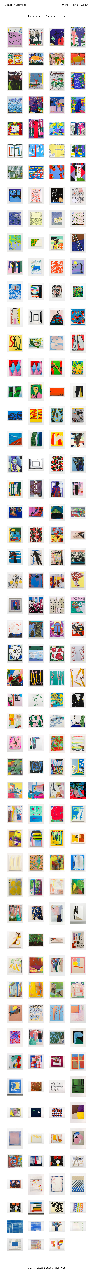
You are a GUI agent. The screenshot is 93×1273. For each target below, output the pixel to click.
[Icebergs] (36, 653)
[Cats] (15, 267)
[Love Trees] (36, 580)
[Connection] (78, 489)
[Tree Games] (78, 37)
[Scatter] (36, 195)
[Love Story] (57, 887)
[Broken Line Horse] (57, 557)
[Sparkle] (36, 512)
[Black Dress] (78, 700)
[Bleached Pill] (78, 862)
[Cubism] (78, 913)
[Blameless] (36, 1184)
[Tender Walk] (36, 59)
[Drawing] (15, 343)
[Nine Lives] (78, 105)
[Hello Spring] (57, 965)
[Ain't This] (57, 743)
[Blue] (36, 439)
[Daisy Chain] (15, 965)
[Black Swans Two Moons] (78, 557)
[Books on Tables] (36, 1138)
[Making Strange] (57, 1138)
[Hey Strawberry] (57, 464)
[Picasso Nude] (15, 940)
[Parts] (78, 534)
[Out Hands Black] (36, 677)
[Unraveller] (57, 267)
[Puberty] (15, 913)
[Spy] (78, 291)
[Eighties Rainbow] (15, 989)
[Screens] (15, 391)
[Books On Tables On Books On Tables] (15, 1061)
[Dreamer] (57, 1061)
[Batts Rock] (15, 790)
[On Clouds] (36, 150)
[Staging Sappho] (57, 59)
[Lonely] (36, 1112)
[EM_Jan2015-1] (57, 862)
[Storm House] (15, 195)
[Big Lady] (57, 940)
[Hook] (57, 291)
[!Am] (36, 814)
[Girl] (57, 913)
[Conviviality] (78, 1112)
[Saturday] (15, 1086)
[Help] (15, 242)
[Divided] (15, 439)
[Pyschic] (36, 105)
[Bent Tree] (78, 267)
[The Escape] (36, 1207)
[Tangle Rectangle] (36, 464)
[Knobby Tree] (78, 439)
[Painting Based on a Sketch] (57, 1226)
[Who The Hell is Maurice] (57, 580)
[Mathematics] (57, 790)
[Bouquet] (78, 1138)
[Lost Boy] (36, 767)
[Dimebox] (36, 838)
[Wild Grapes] (78, 464)
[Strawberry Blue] (78, 317)
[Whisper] (78, 887)
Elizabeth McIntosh (16, 4)
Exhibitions (34, 15)
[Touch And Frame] (57, 368)
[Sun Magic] (36, 989)
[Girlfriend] (36, 1061)
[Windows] (15, 700)
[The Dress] (15, 1207)
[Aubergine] (15, 1184)
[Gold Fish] (36, 415)
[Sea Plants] (78, 368)
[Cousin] (15, 464)
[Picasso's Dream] (78, 1086)
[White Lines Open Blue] (15, 1226)
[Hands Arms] (78, 677)
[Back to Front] (78, 1207)
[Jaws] (15, 317)
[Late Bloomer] (78, 1226)
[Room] (36, 242)
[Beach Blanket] (57, 721)
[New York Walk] (57, 195)
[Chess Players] (15, 677)
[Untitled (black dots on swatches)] (57, 1207)
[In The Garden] (78, 80)
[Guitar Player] (36, 700)
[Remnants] (57, 37)
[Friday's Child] (57, 767)
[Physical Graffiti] (15, 1244)
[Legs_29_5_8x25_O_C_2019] (78, 391)
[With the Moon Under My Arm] (36, 790)
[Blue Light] (36, 267)
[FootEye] (78, 653)
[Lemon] (36, 218)
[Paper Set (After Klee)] (15, 59)
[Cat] (36, 291)
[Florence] (57, 534)
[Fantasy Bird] (36, 80)
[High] (78, 242)
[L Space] (78, 838)
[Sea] (36, 629)
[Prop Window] (57, 629)
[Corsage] (78, 580)
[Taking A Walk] (15, 1138)
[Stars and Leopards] (57, 700)
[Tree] (36, 743)
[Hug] (15, 557)
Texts (74, 4)
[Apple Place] (57, 172)
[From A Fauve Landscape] (36, 1086)
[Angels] (57, 439)
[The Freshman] (15, 767)
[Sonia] (57, 1161)
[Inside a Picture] (15, 128)
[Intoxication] (36, 317)
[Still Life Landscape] (36, 1161)
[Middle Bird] (78, 59)
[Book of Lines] (15, 150)
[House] (78, 940)
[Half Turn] (57, 512)
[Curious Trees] (78, 128)
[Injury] (15, 172)
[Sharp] (57, 1086)
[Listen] (57, 489)
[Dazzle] (36, 172)
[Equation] (78, 721)
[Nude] (36, 557)
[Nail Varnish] (57, 838)
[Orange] (57, 391)
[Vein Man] (57, 605)
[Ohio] (15, 887)
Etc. (62, 15)
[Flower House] (57, 415)
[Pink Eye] (78, 629)
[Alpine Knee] (57, 989)
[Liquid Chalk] (78, 989)
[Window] (36, 605)
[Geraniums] (57, 80)
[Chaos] (15, 37)
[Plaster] (78, 1184)
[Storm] (78, 218)
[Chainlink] (78, 195)
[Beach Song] (15, 862)
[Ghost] (78, 1013)
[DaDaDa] (78, 814)
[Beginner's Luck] (15, 1112)
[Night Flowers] (57, 105)
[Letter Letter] (78, 1037)
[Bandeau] (36, 862)
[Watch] (78, 343)
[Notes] (57, 150)
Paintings (50, 15)
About (84, 4)
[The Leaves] (36, 940)
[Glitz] (15, 218)
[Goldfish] (15, 721)
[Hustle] (57, 1112)
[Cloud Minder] (78, 790)
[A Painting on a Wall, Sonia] (78, 172)
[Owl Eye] (15, 653)
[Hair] (15, 415)
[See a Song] (78, 767)
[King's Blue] (57, 1013)
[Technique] (57, 1184)
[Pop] (36, 489)
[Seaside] (36, 1013)
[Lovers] (78, 512)
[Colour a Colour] (78, 150)
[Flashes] (15, 814)
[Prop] (36, 913)
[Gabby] (78, 965)
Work (65, 4)
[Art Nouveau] (78, 1161)
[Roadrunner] (36, 965)
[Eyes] (78, 415)
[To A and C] (15, 534)
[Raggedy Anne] (36, 391)
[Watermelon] (57, 814)
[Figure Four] (15, 1013)
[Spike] (57, 218)
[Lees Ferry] (15, 838)
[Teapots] (36, 721)
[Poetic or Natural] (15, 105)
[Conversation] (57, 1037)
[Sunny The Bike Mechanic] (15, 580)
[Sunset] (15, 291)
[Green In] (57, 677)
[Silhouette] (15, 605)
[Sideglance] (15, 629)
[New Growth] (36, 37)
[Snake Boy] (57, 317)
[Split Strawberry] (36, 534)
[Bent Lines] (36, 1244)
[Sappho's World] (57, 128)
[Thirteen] (15, 743)
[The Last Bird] (15, 80)
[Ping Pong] (78, 743)
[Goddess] (36, 128)
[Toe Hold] (36, 887)
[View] (78, 1061)
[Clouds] (57, 343)
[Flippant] (15, 1037)
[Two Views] (15, 368)
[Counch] (36, 343)
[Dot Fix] (36, 1037)
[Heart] (57, 653)
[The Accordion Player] (57, 242)
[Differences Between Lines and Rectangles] (36, 1226)
